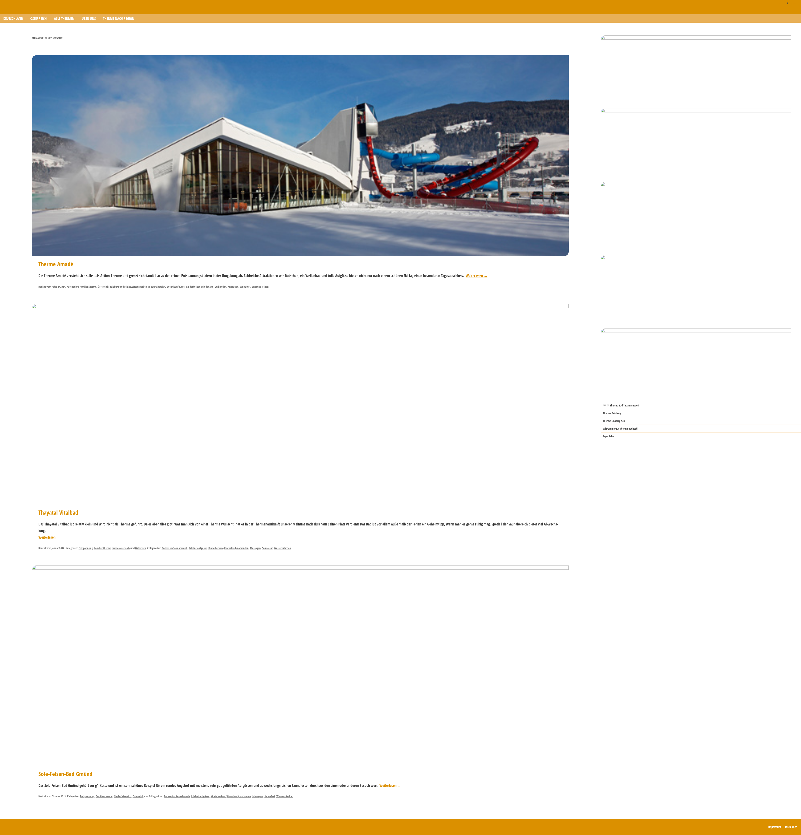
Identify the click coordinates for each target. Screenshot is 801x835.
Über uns (89, 18)
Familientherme (88, 286)
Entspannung (86, 548)
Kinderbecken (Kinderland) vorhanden (206, 286)
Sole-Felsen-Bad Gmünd (65, 774)
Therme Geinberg (612, 413)
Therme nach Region (118, 18)
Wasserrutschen (260, 286)
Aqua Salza (608, 436)
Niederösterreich (121, 548)
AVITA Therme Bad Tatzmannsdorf (621, 405)
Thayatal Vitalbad (58, 512)
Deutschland (13, 18)
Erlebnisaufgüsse (176, 286)
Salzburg (114, 286)
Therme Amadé (55, 264)
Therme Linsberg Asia (614, 421)
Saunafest (245, 286)
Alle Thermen (64, 18)
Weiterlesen (476, 275)
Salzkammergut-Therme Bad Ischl (620, 428)
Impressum (793, 3)
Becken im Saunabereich (152, 286)
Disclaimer (782, 3)
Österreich (38, 18)
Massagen (233, 286)
